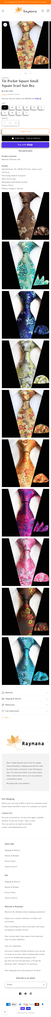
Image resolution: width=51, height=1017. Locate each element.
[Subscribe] (43, 984)
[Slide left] (20, 73)
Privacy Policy (10, 861)
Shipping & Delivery (12, 850)
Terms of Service (11, 867)
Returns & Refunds (12, 856)
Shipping (4, 94)
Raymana (23, 1012)
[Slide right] (30, 73)
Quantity (5, 118)
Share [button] (7, 717)
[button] (3, 11)
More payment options (25, 150)
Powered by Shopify (30, 1012)
